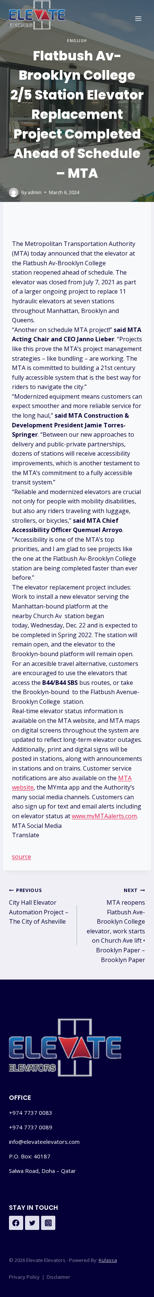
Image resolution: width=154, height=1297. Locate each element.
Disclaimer (58, 1277)
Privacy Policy (24, 1277)
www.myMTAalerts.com (104, 816)
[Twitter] (32, 1223)
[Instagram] (48, 1223)
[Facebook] (16, 1223)
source (21, 856)
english (77, 40)
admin (34, 192)
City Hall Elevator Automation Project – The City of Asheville (38, 906)
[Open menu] (138, 18)
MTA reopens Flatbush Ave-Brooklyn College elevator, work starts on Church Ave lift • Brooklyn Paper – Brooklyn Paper (116, 925)
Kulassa (108, 1260)
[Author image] (13, 192)
